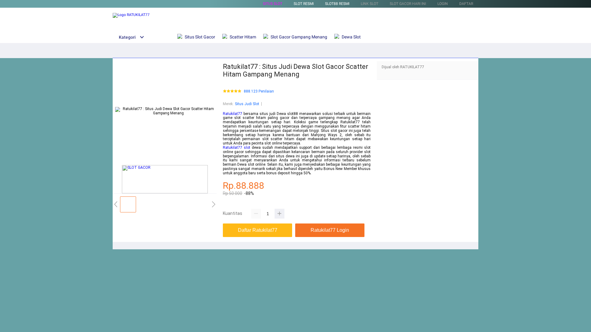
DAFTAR (466, 4)
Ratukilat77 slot (236, 147)
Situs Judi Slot (247, 104)
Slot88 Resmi (337, 4)
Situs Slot (272, 4)
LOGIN (442, 4)
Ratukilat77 (232, 114)
